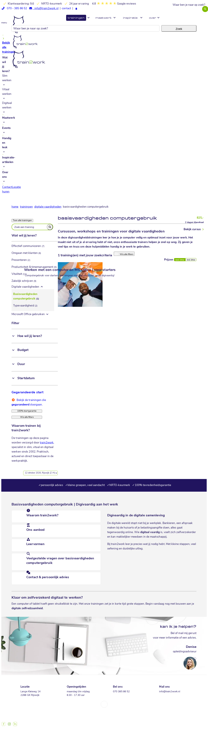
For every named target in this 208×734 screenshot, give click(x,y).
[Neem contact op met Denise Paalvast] (171, 659)
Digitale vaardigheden (25, 287)
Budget (23, 350)
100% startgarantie (26, 411)
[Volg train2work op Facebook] (3, 725)
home (15, 206)
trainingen (26, 206)
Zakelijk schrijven (24, 281)
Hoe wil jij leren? (29, 336)
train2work (46, 442)
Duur (21, 364)
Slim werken (7, 78)
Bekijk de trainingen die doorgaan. (29, 401)
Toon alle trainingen (22, 220)
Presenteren (21, 260)
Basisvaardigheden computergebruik (26, 296)
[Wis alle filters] (124, 251)
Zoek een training (24, 226)
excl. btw (180, 260)
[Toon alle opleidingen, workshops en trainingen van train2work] (27, 413)
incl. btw (191, 260)
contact (66, 8)
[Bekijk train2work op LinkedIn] (15, 725)
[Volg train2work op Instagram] (9, 725)
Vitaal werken (7, 91)
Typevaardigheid (25, 305)
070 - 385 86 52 (16, 8)
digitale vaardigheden (47, 206)
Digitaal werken (7, 105)
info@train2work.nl (45, 8)
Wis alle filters (27, 417)
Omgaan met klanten (26, 253)
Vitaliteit (19, 274)
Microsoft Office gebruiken (28, 314)
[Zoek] (50, 227)
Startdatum (26, 378)
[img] (13, 336)
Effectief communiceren (28, 246)
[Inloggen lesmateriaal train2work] (76, 9)
